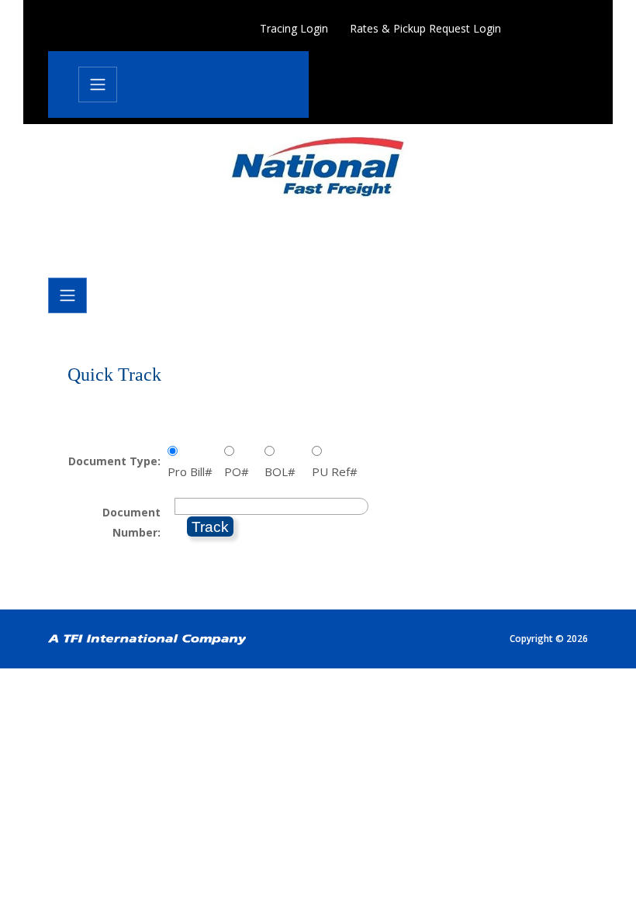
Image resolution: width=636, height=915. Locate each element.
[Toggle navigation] (97, 84)
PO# (239, 471)
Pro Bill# (193, 471)
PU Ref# (338, 471)
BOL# (283, 471)
